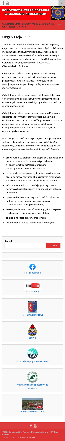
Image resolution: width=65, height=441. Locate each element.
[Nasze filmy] (8, 2)
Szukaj (8, 241)
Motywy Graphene (27, 437)
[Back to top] (58, 434)
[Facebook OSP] (3, 2)
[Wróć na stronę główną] (32, 13)
